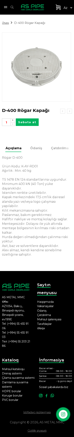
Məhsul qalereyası (49, 319)
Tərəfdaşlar (44, 324)
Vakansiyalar (45, 306)
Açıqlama (14, 148)
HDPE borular (11, 391)
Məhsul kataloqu (13, 369)
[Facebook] (46, 396)
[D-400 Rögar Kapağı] (36, 66)
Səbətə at (27, 122)
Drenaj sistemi (12, 373)
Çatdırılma (60, 148)
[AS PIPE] (34, 7)
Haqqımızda (45, 302)
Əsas (5, 23)
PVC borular (10, 400)
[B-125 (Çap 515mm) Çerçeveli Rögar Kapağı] (69, 111)
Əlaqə (41, 328)
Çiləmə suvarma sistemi (18, 378)
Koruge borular (12, 395)
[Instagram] (40, 396)
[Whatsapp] (52, 396)
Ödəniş (36, 148)
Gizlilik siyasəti (37, 430)
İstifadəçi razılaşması (37, 412)
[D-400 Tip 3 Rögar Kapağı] (62, 111)
